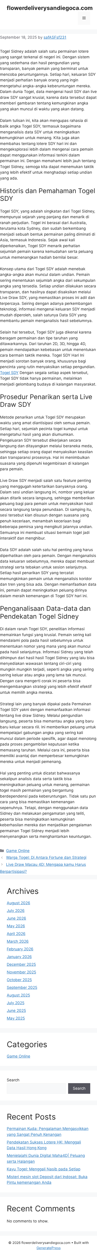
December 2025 (21, 964)
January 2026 (19, 956)
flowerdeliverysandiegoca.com (50, 8)
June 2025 (16, 1010)
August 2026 (18, 903)
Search (13, 1080)
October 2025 (19, 980)
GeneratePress (49, 1248)
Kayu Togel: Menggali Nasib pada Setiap (43, 1169)
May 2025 (16, 1018)
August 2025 (18, 995)
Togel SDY (9, 372)
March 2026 (18, 941)
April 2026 (16, 933)
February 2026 (20, 949)
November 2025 (21, 972)
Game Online (18, 850)
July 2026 (16, 910)
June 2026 (16, 918)
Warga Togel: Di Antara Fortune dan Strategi (46, 857)
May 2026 (16, 926)
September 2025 (22, 987)
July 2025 (15, 1003)
